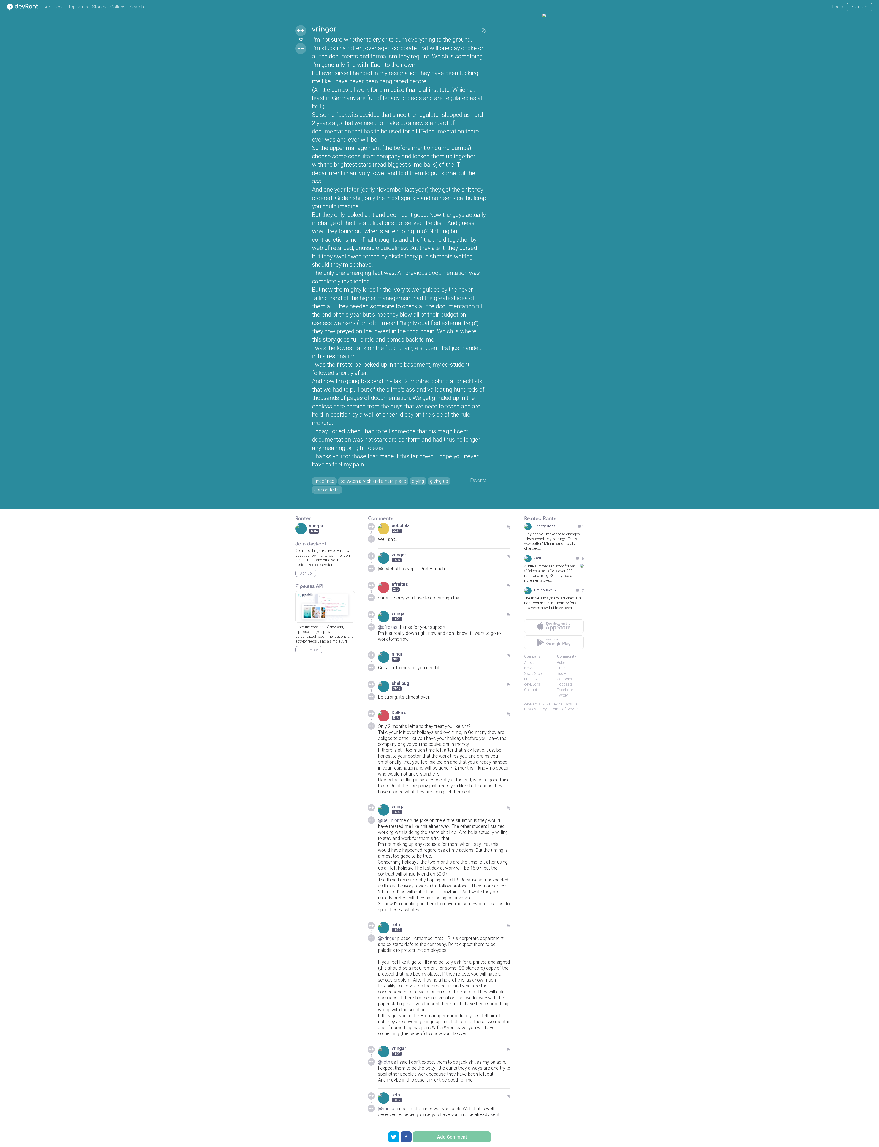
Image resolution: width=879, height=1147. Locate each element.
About (529, 662)
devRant (530, 704)
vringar (324, 29)
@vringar (387, 938)
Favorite (478, 480)
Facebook (565, 690)
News (528, 668)
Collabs (117, 7)
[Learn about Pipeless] (325, 607)
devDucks (532, 684)
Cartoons (564, 679)
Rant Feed (53, 7)
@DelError (388, 820)
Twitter (562, 695)
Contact (530, 690)
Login (837, 7)
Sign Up (859, 7)
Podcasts (564, 684)
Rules (561, 662)
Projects (563, 668)
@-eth (384, 1062)
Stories (99, 7)
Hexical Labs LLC (564, 704)
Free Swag (533, 679)
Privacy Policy (535, 709)
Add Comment (452, 1137)
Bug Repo (565, 673)
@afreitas (387, 627)
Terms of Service (565, 709)
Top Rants (78, 7)
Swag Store (533, 673)
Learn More (309, 650)
